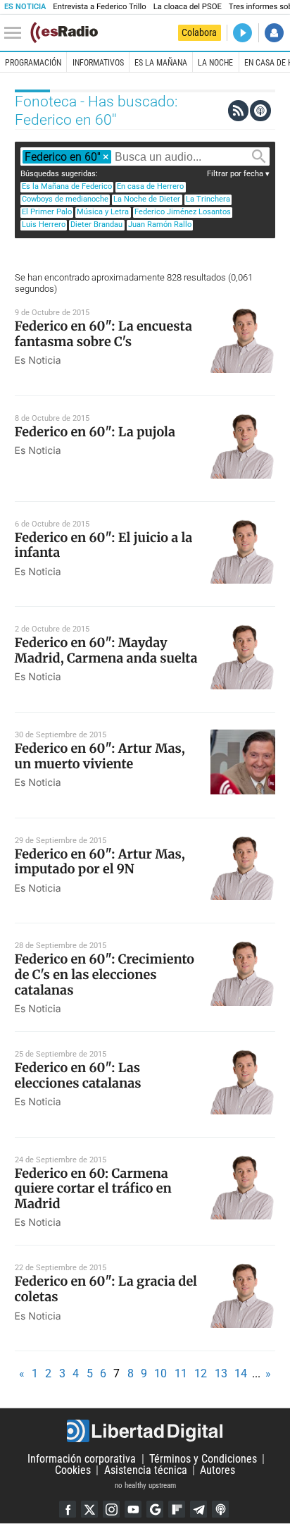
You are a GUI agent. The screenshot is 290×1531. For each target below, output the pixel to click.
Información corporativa (81, 1458)
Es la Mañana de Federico (67, 186)
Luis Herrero (43, 224)
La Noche (215, 63)
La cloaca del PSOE (187, 6)
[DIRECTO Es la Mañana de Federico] (242, 32)
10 (160, 1373)
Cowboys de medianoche (65, 199)
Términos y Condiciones (203, 1458)
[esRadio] (64, 32)
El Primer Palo (47, 211)
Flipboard (176, 1509)
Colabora (199, 32)
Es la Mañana (160, 63)
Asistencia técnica (145, 1470)
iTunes (220, 1509)
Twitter (89, 1509)
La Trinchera (208, 199)
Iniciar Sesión (274, 32)
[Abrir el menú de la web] (16, 33)
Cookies (73, 1470)
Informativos (98, 63)
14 (240, 1373)
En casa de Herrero (150, 186)
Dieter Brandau (96, 224)
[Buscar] (259, 156)
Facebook (67, 1509)
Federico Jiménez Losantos (182, 211)
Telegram (198, 1509)
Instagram (111, 1509)
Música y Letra (103, 211)
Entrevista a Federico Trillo (99, 6)
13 (221, 1373)
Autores (217, 1470)
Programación (33, 63)
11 (181, 1373)
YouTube (133, 1509)
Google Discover (154, 1509)
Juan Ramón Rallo (159, 224)
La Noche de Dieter (146, 199)
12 (200, 1373)
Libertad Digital (145, 1431)
